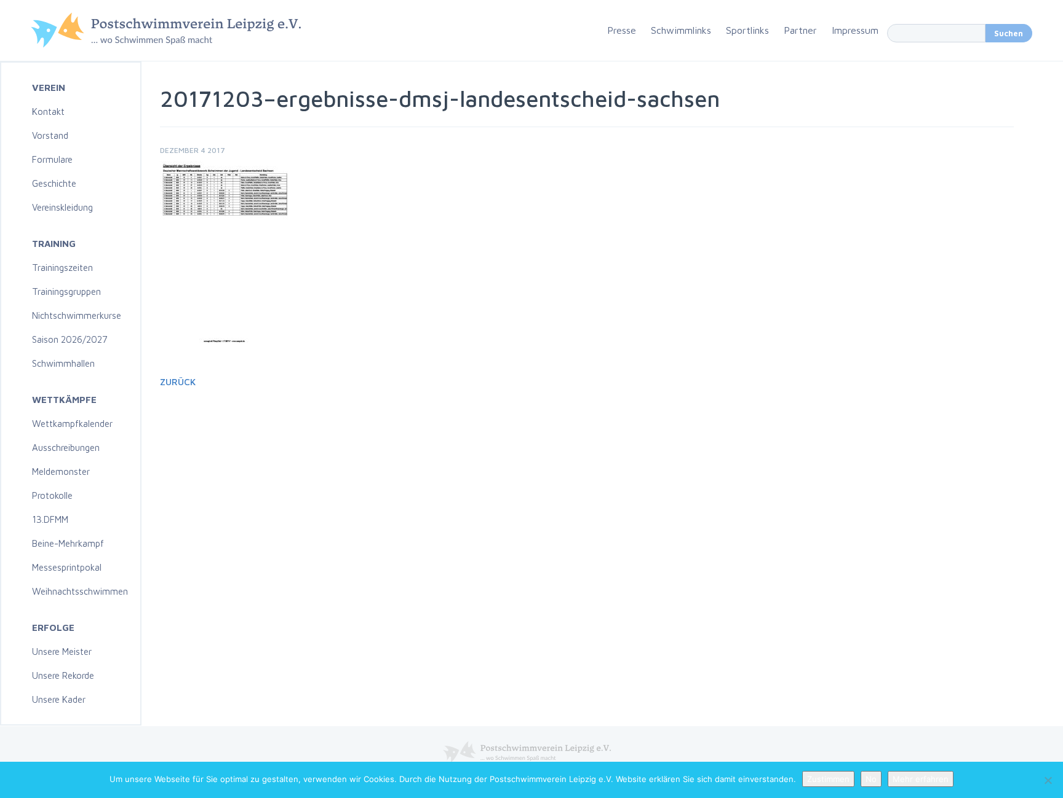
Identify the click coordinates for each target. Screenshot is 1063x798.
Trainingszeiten (62, 267)
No (871, 779)
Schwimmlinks (681, 30)
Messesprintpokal (67, 567)
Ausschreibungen (66, 447)
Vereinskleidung (62, 207)
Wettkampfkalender (72, 423)
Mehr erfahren (921, 779)
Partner (800, 30)
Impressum (855, 30)
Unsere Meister (62, 651)
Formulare (52, 159)
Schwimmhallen (63, 363)
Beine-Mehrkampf (68, 543)
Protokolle (52, 495)
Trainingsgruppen (66, 291)
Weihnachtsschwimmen (80, 591)
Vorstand (50, 135)
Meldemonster (61, 471)
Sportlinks (747, 30)
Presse (621, 30)
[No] (1047, 780)
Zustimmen (828, 779)
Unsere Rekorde (63, 675)
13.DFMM (50, 519)
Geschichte (54, 183)
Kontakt (48, 111)
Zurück (178, 382)
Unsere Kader (59, 699)
